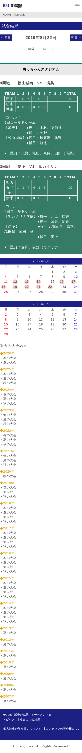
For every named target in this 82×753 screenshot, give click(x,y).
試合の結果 (21, 714)
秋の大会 (9, 383)
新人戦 (8, 492)
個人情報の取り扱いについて (22, 728)
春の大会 (9, 358)
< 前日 (6, 37)
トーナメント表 (41, 714)
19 (15, 286)
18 (4, 286)
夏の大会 (9, 362)
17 (74, 281)
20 (27, 286)
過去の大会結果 (30, 719)
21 (39, 286)
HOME (7, 14)
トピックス (10, 719)
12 (15, 281)
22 (50, 286)
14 (39, 281)
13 (27, 281)
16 (62, 281)
